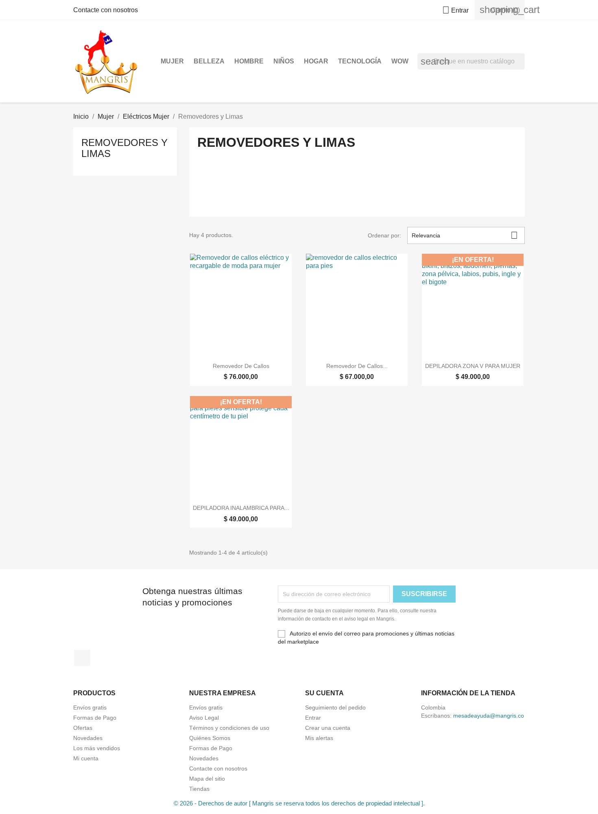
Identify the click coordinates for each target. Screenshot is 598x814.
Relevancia (465, 235)
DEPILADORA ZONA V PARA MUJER (472, 366)
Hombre (249, 61)
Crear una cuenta (327, 728)
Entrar (313, 717)
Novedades (88, 738)
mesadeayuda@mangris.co (488, 715)
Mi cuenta (85, 758)
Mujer (172, 61)
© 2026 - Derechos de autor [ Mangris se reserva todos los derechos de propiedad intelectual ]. (299, 803)
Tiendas (199, 789)
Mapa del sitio (207, 778)
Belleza (209, 61)
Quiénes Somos (209, 738)
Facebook (82, 658)
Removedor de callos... (357, 366)
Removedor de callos (241, 366)
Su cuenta (324, 693)
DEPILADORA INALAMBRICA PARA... (241, 508)
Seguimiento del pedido (335, 707)
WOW (399, 61)
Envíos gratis (90, 707)
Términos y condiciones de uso (229, 728)
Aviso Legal (204, 717)
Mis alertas (319, 738)
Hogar (316, 61)
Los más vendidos (96, 748)
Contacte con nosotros (105, 10)
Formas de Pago (94, 717)
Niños (283, 61)
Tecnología (360, 61)
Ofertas (82, 728)
